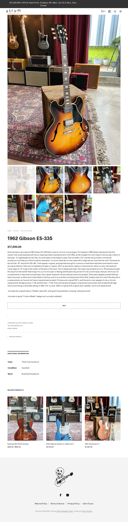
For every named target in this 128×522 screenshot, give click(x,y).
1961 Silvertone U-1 (92, 444)
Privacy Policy (74, 503)
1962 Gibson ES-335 (16, 325)
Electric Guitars (26, 231)
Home (9, 231)
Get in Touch (88, 503)
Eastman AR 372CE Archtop (18, 444)
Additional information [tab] (18, 353)
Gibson (15, 328)
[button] (103, 11)
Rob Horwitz (87, 511)
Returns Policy (41, 503)
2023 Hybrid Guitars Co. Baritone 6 (60, 444)
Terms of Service (57, 503)
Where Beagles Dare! (65, 511)
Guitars (16, 231)
